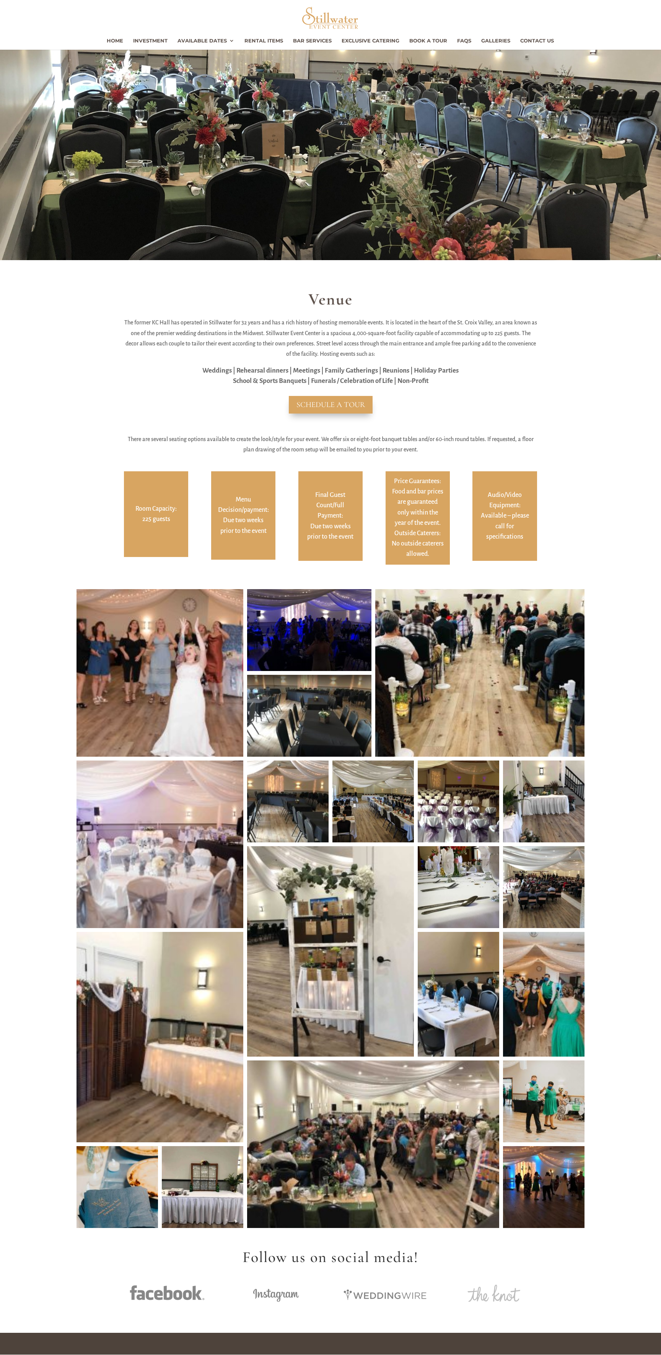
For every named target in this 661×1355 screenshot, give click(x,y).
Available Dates (202, 41)
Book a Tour (428, 41)
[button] (160, 673)
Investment (150, 41)
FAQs (464, 41)
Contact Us (537, 41)
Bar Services (312, 41)
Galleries (495, 41)
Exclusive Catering (370, 41)
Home (115, 41)
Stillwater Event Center (157, 1343)
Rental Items (263, 41)
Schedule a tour (330, 404)
